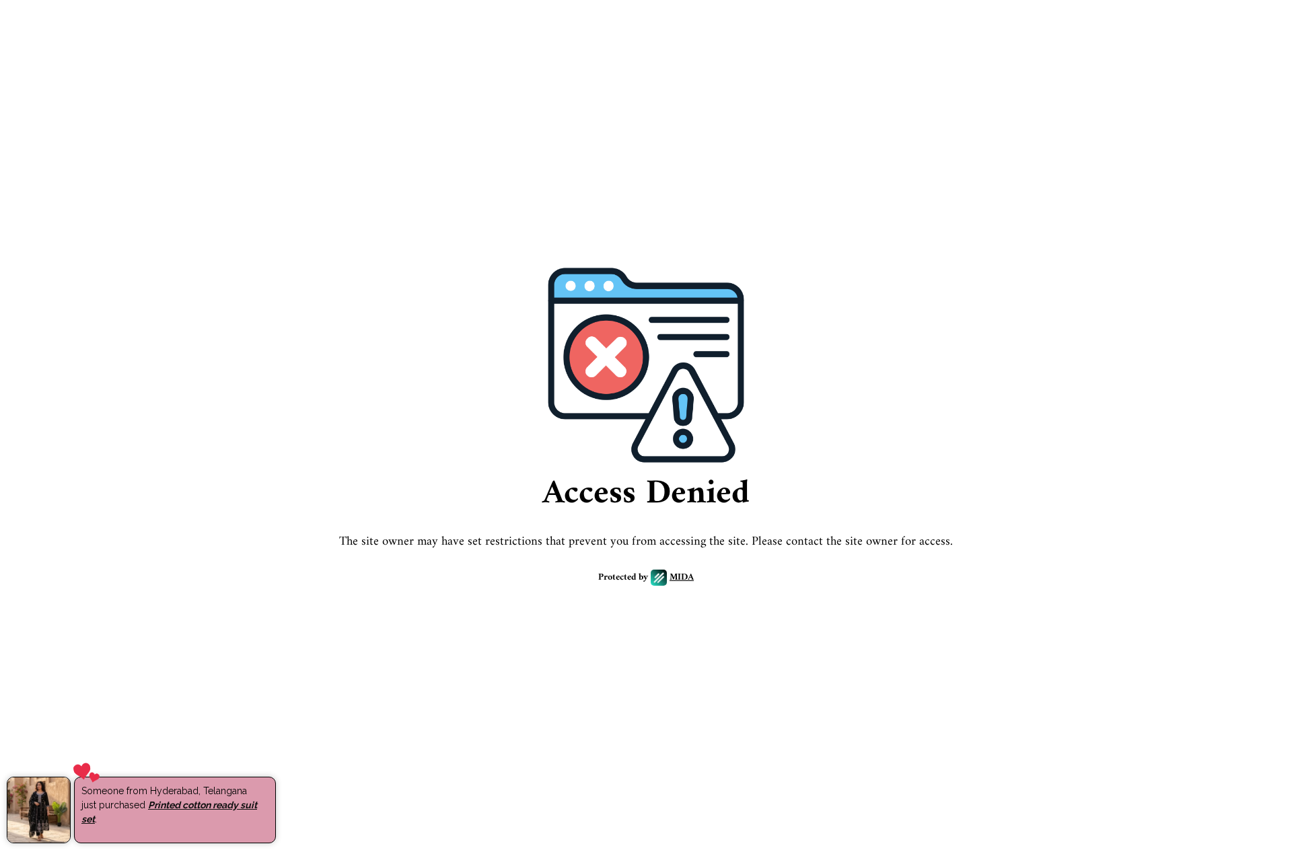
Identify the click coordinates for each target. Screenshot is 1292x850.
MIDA (682, 578)
